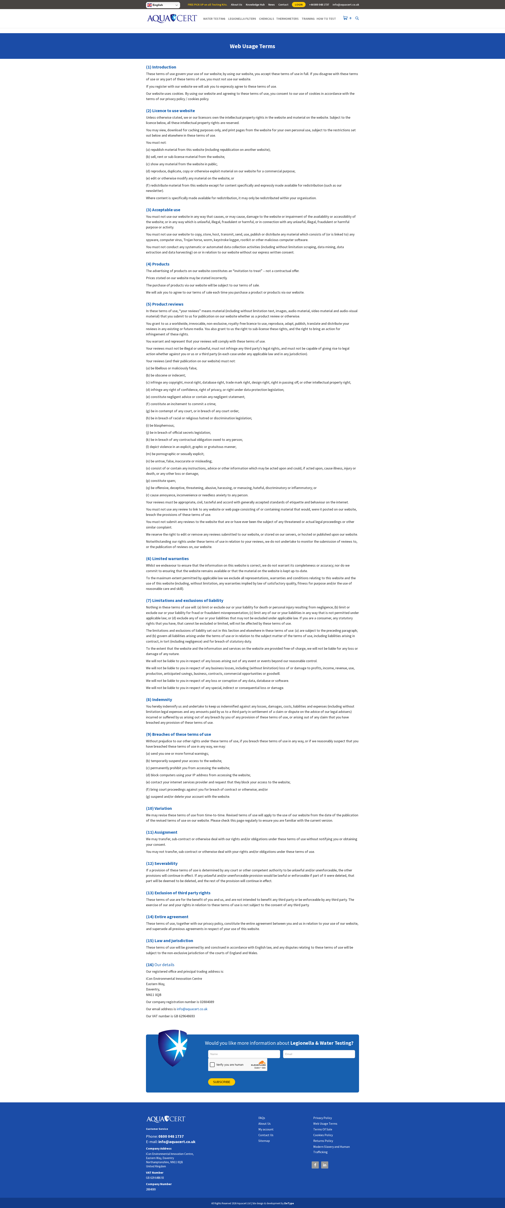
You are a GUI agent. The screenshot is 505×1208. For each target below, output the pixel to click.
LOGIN (299, 4)
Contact (283, 4)
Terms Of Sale (322, 1129)
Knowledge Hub (255, 4)
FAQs (261, 1118)
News (271, 4)
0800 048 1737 (171, 1136)
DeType (289, 1203)
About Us (236, 4)
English (157, 5)
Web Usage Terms (325, 1123)
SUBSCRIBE (221, 1082)
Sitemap (264, 1141)
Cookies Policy (323, 1135)
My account (266, 1129)
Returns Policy (323, 1141)
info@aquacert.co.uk (346, 4)
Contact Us (265, 1135)
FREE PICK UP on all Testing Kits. (207, 4)
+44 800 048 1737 (319, 4)
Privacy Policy (322, 1118)
